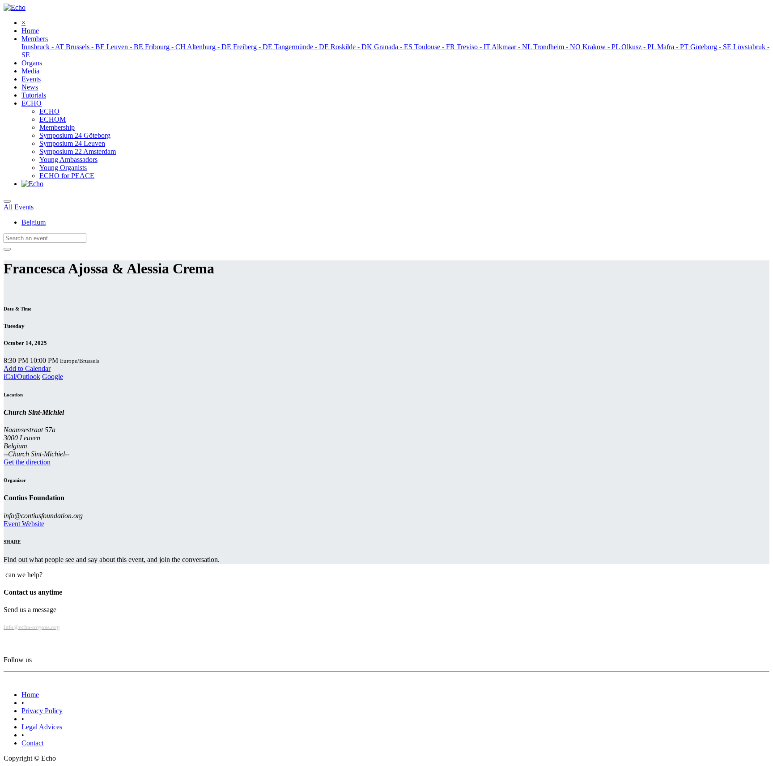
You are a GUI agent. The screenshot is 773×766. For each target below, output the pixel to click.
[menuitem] (30, 30)
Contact (32, 743)
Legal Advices (41, 727)
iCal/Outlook (22, 376)
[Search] (7, 249)
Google (52, 376)
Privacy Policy (42, 711)
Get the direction (27, 462)
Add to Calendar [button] (27, 368)
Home (30, 694)
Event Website (24, 524)
